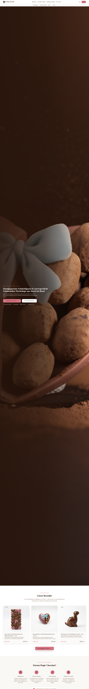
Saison (54, 5)
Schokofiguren (35, 5)
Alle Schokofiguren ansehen (44, 648)
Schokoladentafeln (43, 5)
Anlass (49, 5)
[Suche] (80, 2)
